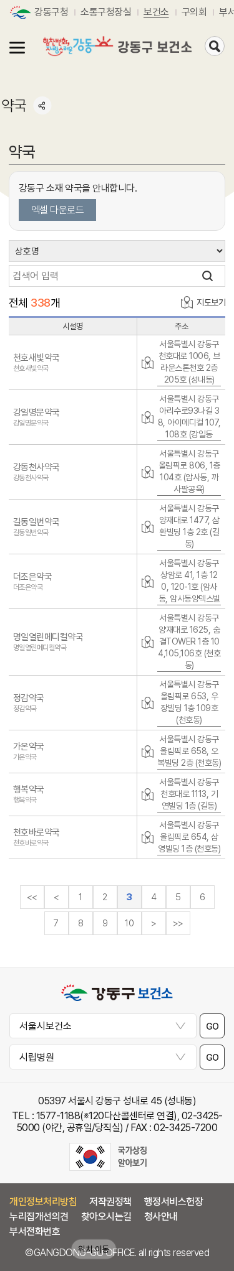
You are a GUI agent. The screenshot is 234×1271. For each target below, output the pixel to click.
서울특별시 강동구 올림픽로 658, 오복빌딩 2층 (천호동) (189, 751)
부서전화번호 (34, 1231)
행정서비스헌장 (173, 1202)
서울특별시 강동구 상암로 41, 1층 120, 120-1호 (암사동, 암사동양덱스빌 (189, 580)
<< (32, 897)
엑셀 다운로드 (57, 210)
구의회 (194, 12)
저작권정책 (110, 1202)
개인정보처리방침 (43, 1202)
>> (178, 923)
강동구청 (51, 12)
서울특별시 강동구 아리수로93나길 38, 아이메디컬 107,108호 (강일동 (189, 416)
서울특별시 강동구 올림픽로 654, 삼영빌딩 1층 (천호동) (189, 837)
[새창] (108, 1157)
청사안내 (161, 1216)
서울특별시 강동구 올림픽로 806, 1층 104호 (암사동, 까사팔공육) (189, 471)
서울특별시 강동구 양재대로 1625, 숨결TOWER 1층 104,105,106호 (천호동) (189, 641)
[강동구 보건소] (117, 46)
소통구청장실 (105, 12)
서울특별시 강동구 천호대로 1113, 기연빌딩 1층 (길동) (189, 794)
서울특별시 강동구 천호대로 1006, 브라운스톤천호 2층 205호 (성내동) (189, 361)
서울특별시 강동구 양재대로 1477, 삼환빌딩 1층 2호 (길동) (189, 526)
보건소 (156, 12)
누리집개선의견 (39, 1216)
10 (129, 923)
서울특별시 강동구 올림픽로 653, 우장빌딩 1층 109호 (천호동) (189, 702)
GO (212, 1026)
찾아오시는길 (106, 1216)
